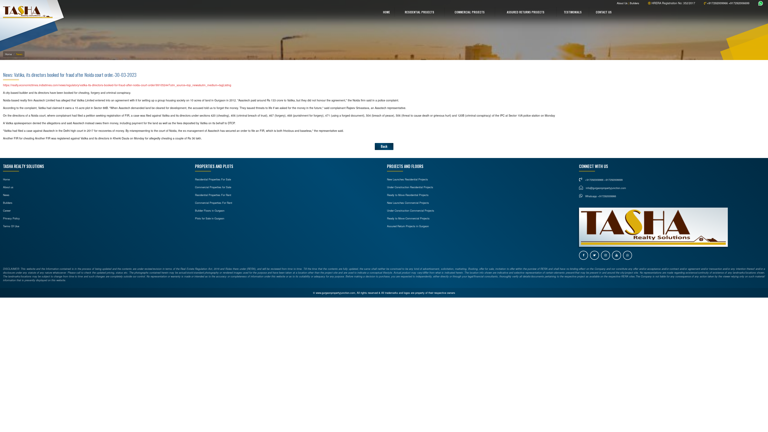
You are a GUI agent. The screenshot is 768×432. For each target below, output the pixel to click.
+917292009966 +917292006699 (727, 3)
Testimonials (573, 12)
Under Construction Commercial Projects (410, 210)
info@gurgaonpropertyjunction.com (606, 188)
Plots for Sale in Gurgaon (209, 218)
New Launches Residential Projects (407, 179)
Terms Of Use (11, 226)
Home (386, 12)
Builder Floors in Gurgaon (209, 210)
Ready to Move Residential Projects (408, 195)
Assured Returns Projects (525, 12)
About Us (622, 3)
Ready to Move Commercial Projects (408, 218)
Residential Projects (419, 12)
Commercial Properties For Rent (213, 203)
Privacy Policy (11, 218)
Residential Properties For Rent (213, 195)
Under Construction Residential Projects (410, 187)
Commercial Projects (470, 12)
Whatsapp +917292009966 (600, 196)
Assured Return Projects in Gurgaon (408, 226)
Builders (634, 3)
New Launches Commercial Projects (408, 203)
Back (384, 146)
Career (7, 210)
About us (8, 187)
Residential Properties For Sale (213, 179)
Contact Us (604, 12)
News (6, 195)
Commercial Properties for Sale (213, 187)
